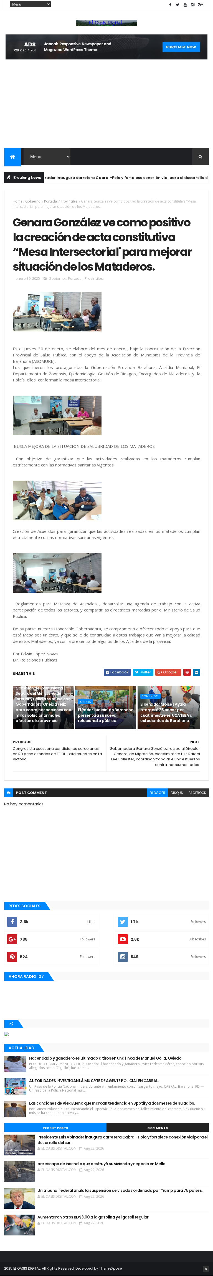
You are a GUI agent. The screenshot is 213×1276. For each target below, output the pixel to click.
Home (17, 201)
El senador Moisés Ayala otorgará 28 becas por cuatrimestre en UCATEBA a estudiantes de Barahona (166, 712)
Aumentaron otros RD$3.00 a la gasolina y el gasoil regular (93, 1217)
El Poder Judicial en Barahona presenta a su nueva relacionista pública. (105, 715)
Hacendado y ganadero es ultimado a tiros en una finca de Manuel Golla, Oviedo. (105, 1058)
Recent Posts (55, 1128)
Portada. (51, 201)
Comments (157, 1128)
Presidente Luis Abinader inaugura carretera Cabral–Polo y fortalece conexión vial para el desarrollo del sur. (122, 1139)
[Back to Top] (206, 1269)
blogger (157, 792)
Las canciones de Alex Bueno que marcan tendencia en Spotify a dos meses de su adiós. (112, 1103)
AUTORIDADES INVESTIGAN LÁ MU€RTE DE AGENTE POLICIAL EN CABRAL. (94, 1080)
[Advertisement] (106, 107)
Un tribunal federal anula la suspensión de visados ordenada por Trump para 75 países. (119, 1190)
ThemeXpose (110, 1268)
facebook (197, 792)
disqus (177, 792)
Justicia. (85, 702)
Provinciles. (69, 201)
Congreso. (150, 696)
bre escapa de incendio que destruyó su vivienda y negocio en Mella (101, 1164)
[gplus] (200, 5)
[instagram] (193, 5)
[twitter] (178, 5)
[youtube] (185, 5)
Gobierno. (33, 201)
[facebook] (170, 5)
